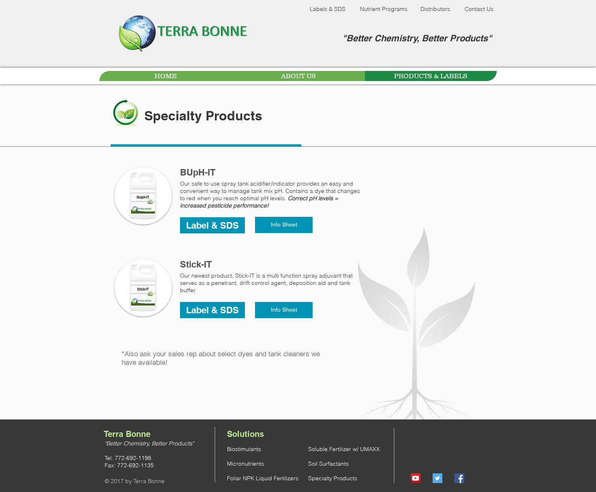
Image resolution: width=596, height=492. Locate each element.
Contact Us (479, 9)
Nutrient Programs (383, 9)
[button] (212, 225)
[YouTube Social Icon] (415, 478)
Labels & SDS (327, 9)
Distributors (435, 9)
